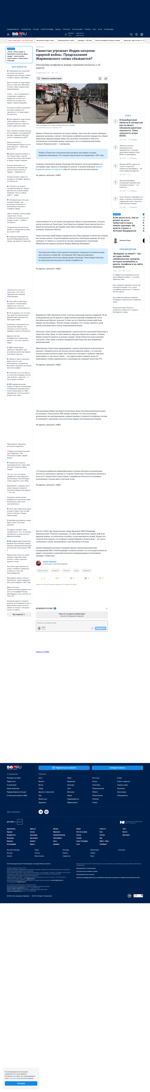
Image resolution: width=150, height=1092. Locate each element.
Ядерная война (43, 570)
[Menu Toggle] (8, 34)
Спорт (119, 778)
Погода (36, 29)
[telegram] (41, 812)
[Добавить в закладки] (100, 78)
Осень (94, 781)
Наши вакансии (13, 788)
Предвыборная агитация (16, 792)
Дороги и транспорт (46, 792)
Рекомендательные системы (85, 874)
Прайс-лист (11, 781)
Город (41, 788)
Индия (76, 570)
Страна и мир (122, 785)
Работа (95, 792)
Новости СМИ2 (42, 652)
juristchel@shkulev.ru (57, 880)
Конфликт (55, 570)
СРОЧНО (11, 48)
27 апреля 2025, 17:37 (43, 73)
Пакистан (66, 570)
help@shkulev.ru (21, 882)
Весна (41, 785)
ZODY (94, 29)
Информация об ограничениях (86, 868)
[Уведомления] (136, 34)
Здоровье (42, 802)
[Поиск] (131, 34)
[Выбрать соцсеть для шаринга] (106, 78)
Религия (95, 799)
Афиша (58, 29)
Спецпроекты (122, 795)
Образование (72, 802)
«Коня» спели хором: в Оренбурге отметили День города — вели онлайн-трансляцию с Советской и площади (17, 56)
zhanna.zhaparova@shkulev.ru (16, 888)
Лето (69, 788)
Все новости (19, 67)
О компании (11, 785)
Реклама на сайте (14, 778)
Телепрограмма (47, 29)
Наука (69, 795)
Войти (44, 629)
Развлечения (97, 795)
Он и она (95, 778)
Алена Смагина (49, 562)
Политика (96, 785)
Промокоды (108, 29)
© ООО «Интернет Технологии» (42, 896)
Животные (43, 799)
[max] (46, 812)
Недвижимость (13, 29)
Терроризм (86, 570)
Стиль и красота (123, 781)
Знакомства (26, 29)
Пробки (88, 29)
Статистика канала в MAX (17, 795)
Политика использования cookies (86, 871)
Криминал (71, 781)
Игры (100, 29)
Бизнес (41, 781)
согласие (12, 1078)
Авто (40, 778)
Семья (94, 802)
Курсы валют (77, 29)
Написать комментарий (51, 78)
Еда (40, 795)
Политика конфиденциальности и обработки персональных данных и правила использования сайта (108, 877)
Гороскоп (66, 29)
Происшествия (98, 788)
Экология (121, 788)
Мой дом (70, 792)
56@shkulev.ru (30, 879)
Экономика (121, 792)
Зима (69, 778)
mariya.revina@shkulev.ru (14, 891)
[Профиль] (141, 34)
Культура (70, 785)
